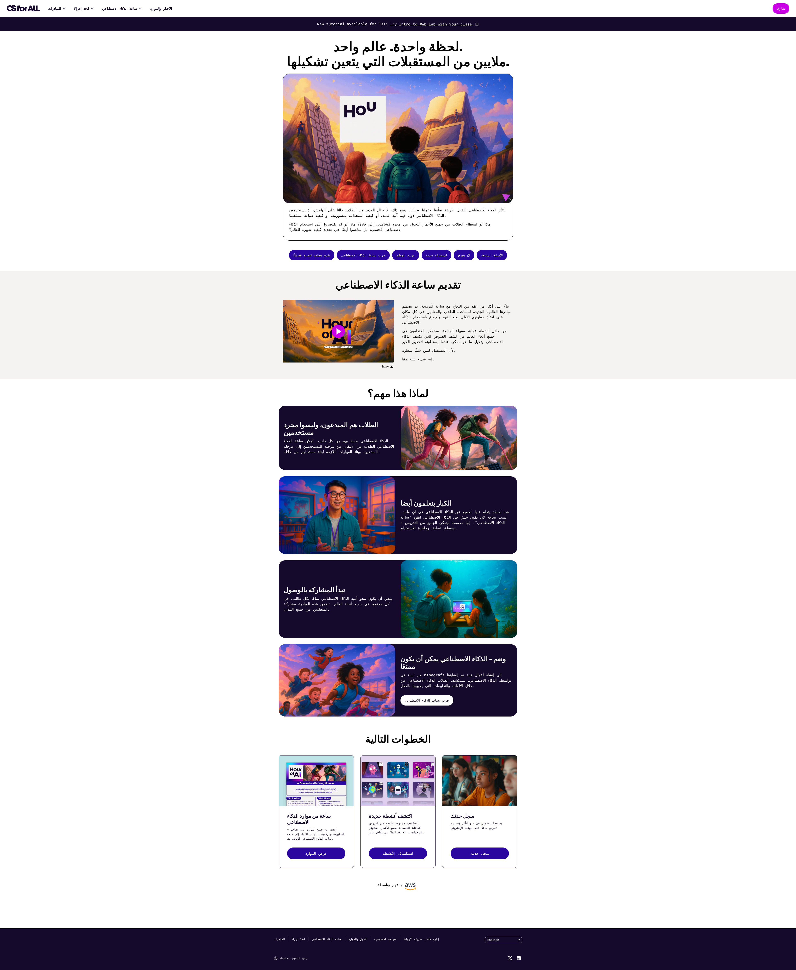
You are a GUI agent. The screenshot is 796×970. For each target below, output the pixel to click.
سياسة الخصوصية (385, 939)
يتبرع (461, 255)
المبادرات (54, 8)
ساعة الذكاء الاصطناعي (119, 8)
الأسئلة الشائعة (492, 255)
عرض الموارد (316, 853)
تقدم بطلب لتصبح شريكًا (311, 255)
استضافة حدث (436, 255)
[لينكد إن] (518, 958)
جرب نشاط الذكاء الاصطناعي (363, 255)
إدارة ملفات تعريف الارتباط (421, 939)
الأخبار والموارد (161, 8)
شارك (781, 8)
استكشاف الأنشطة (398, 853)
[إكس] (510, 958)
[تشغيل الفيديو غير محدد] (338, 331)
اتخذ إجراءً (81, 8)
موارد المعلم (406, 255)
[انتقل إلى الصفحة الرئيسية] (23, 8)
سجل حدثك (479, 853)
